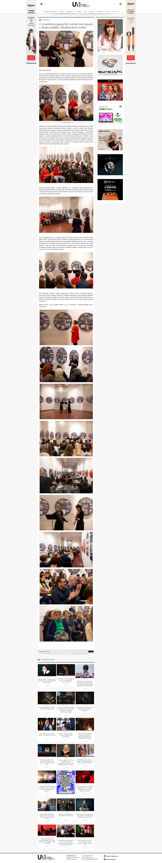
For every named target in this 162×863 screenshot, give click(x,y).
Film (85, 11)
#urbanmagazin (111, 859)
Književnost (70, 11)
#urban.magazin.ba (112, 856)
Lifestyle (115, 11)
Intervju (91, 11)
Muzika (79, 11)
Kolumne (99, 11)
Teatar (61, 11)
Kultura (107, 11)
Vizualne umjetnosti (50, 11)
